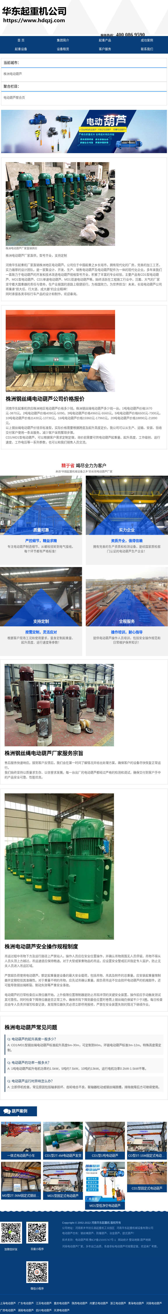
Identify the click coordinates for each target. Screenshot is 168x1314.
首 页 (21, 40)
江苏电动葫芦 (44, 1303)
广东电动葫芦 (26, 1303)
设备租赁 (63, 49)
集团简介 (63, 40)
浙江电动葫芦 (118, 1303)
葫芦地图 (145, 1240)
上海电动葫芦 (8, 1303)
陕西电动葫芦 (80, 1303)
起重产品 (105, 40)
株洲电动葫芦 (13, 74)
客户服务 (105, 49)
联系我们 (147, 49)
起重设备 (21, 49)
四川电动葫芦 (44, 1310)
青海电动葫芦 (136, 1303)
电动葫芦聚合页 (14, 97)
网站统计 (123, 1240)
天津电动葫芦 (62, 1310)
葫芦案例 (19, 1111)
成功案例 (147, 40)
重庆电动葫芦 (62, 1303)
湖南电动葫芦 (26, 1310)
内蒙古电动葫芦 (99, 1303)
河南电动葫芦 (154, 1303)
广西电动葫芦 (8, 1310)
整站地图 (134, 1240)
